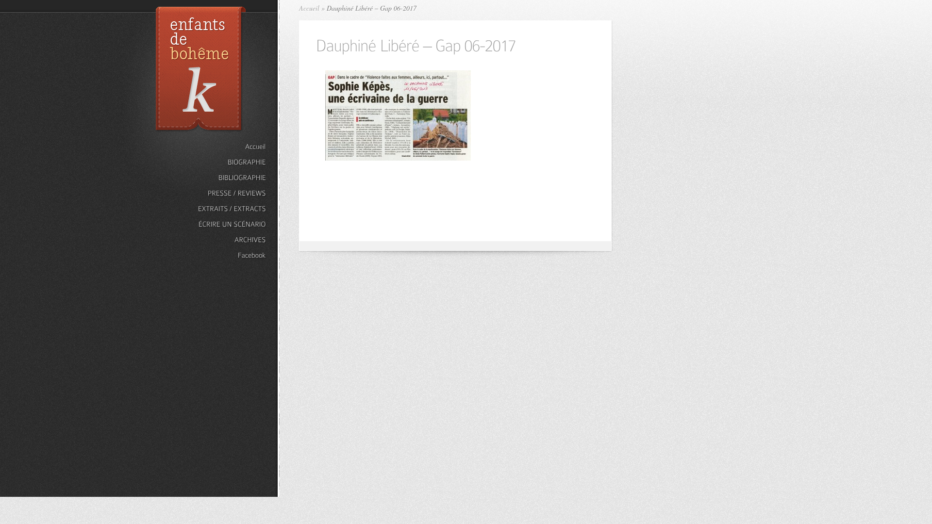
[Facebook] (232, 255)
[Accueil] (232, 146)
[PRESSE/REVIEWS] (232, 193)
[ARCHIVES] (232, 240)
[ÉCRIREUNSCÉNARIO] (232, 224)
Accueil (309, 8)
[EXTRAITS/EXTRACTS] (232, 209)
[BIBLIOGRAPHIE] (232, 177)
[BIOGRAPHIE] (232, 162)
